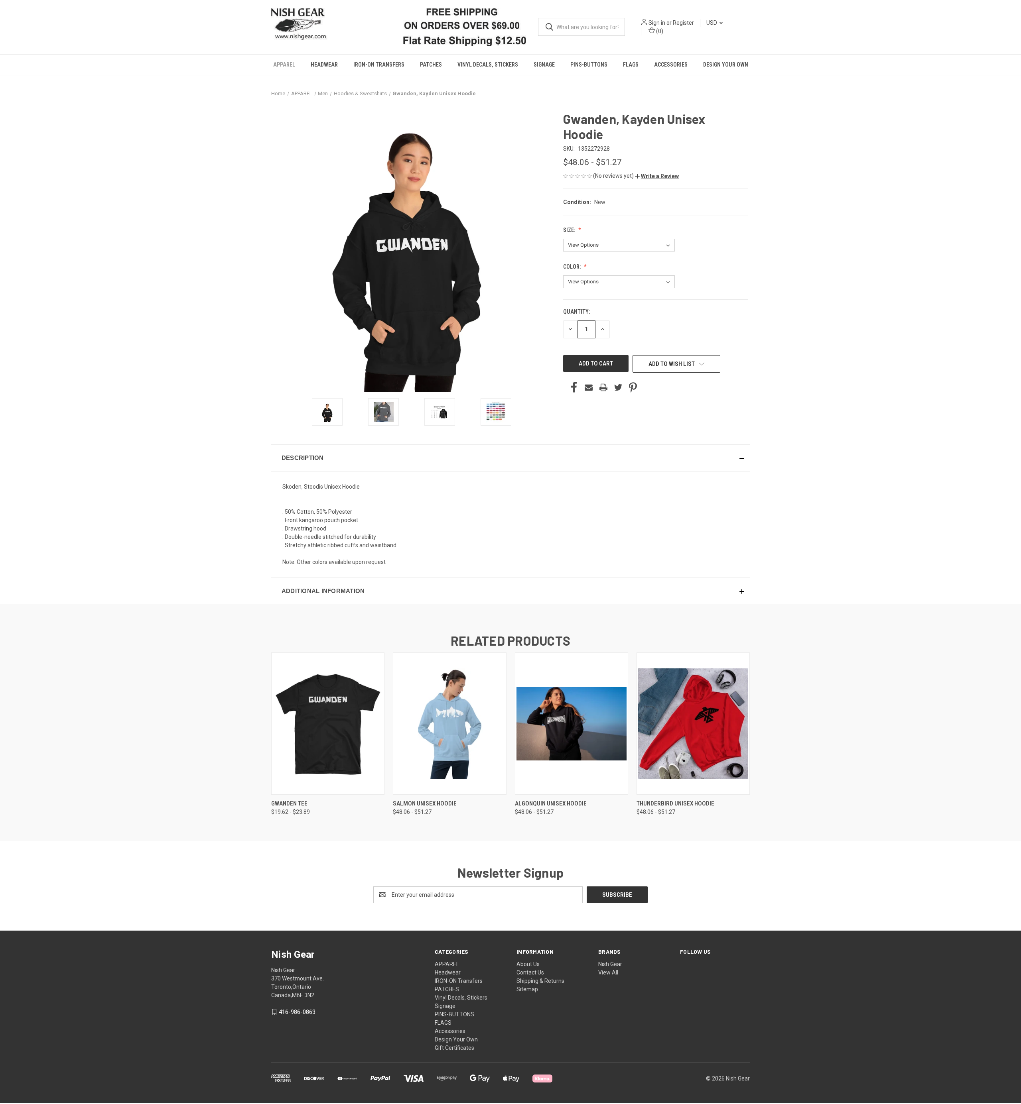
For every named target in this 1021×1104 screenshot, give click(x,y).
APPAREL (284, 64)
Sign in (656, 23)
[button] (657, 176)
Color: (572, 266)
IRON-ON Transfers (378, 64)
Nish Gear (610, 964)
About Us (528, 964)
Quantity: (576, 311)
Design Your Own (725, 64)
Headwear (324, 64)
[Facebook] (574, 387)
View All (608, 972)
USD (712, 23)
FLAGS (631, 64)
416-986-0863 (297, 1012)
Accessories (671, 64)
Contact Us (530, 972)
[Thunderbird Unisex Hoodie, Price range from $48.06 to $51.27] (693, 723)
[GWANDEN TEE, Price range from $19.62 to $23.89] (328, 723)
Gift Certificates (454, 1048)
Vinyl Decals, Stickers (487, 64)
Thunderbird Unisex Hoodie (675, 803)
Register (683, 23)
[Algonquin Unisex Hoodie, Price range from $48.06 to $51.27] (571, 723)
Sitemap (527, 989)
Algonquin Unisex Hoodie (551, 803)
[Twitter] (618, 387)
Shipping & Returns (540, 981)
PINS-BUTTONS (588, 64)
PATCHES (431, 64)
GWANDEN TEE (289, 803)
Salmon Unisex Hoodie (425, 803)
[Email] (589, 387)
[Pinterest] (633, 387)
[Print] (603, 387)
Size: (569, 229)
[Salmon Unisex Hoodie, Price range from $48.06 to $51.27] (449, 723)
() (659, 31)
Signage (544, 64)
